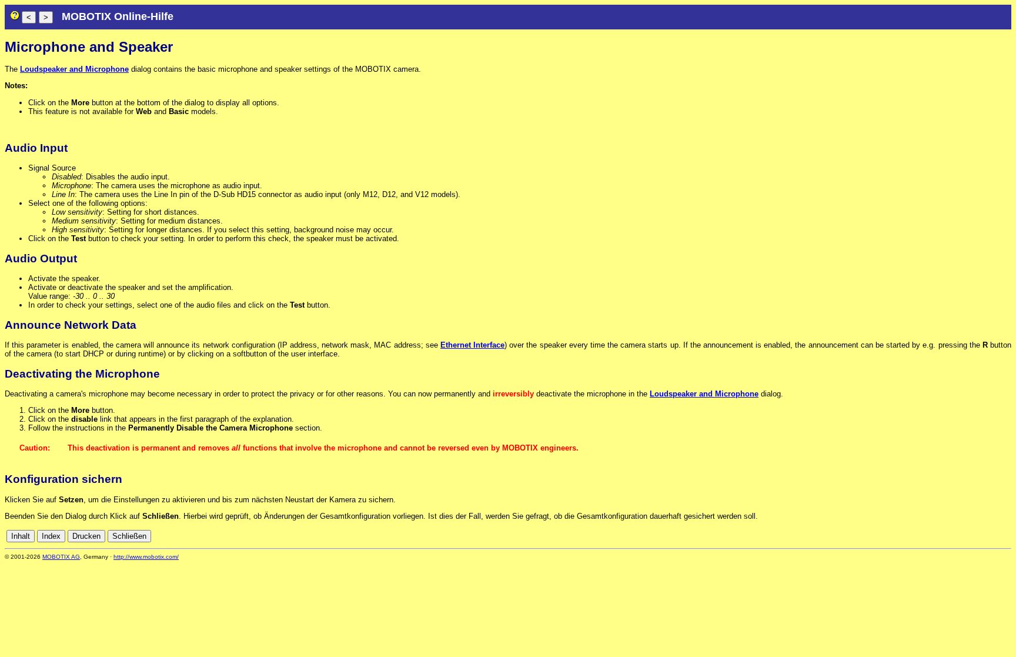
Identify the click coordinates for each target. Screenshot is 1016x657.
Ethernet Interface (472, 345)
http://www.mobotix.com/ (146, 556)
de (992, 536)
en (1005, 536)
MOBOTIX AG (61, 556)
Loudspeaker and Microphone (74, 69)
